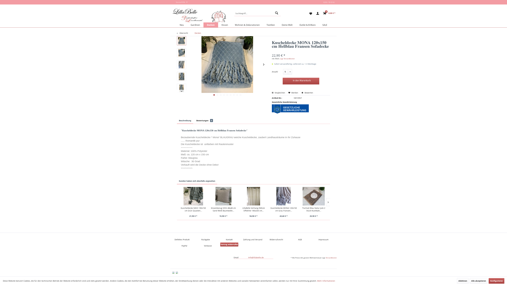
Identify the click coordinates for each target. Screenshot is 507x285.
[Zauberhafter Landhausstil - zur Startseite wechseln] (199, 15)
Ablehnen (462, 281)
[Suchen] (277, 13)
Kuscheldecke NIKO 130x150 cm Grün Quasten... (193, 209)
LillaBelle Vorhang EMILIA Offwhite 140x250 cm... (253, 209)
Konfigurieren (496, 281)
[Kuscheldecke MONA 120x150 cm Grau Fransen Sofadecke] (283, 196)
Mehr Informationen (326, 281)
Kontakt (229, 239)
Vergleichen (279, 92)
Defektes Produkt (182, 239)
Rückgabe (205, 239)
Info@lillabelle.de (256, 257)
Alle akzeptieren (478, 281)
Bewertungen (204, 120)
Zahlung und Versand (252, 239)
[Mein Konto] (318, 13)
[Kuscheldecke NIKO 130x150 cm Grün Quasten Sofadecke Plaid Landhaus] (193, 196)
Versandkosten (331, 258)
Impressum (323, 239)
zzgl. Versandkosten (287, 59)
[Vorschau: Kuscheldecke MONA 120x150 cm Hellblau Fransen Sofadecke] (181, 40)
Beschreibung (185, 120)
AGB (300, 239)
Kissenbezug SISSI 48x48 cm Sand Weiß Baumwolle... (223, 209)
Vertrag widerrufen (229, 244)
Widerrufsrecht (276, 239)
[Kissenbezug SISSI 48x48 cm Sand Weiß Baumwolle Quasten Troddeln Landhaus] (223, 196)
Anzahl (275, 71)
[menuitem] (257, 13)
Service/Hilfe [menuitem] (181, 2)
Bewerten (308, 92)
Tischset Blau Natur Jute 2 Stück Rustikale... (313, 209)
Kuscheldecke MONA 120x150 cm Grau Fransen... (284, 209)
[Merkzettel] (309, 13)
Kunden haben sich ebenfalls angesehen (197, 181)
